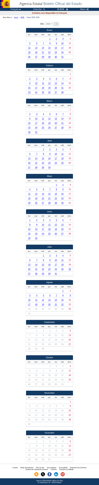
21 (43, 52)
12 (29, 48)
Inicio (16, 17)
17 (62, 48)
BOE (22, 17)
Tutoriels (54, 469)
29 (49, 57)
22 (49, 52)
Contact (15, 468)
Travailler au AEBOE (66, 469)
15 (49, 48)
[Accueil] (50, 4)
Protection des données (78, 468)
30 (56, 57)
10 (62, 43)
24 (62, 52)
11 (43, 83)
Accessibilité (63, 468)
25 (43, 92)
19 (29, 52)
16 (56, 48)
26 (29, 57)
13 (36, 48)
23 (56, 52)
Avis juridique (51, 468)
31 (62, 57)
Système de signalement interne (37, 469)
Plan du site (40, 468)
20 (36, 52)
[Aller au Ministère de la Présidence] (5, 4)
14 (43, 48)
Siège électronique (27, 468)
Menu (82, 9)
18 (43, 88)
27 (36, 57)
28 (43, 57)
